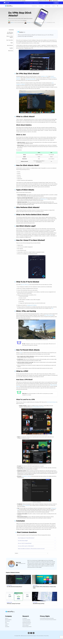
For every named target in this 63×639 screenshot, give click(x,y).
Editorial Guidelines (8, 619)
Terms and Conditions (40, 635)
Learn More (23, 0)
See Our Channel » (55, 0)
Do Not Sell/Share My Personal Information (47, 618)
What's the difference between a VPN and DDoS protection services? (31, 548)
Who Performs (10, 45)
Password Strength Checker (27, 626)
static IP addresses (26, 505)
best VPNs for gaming (49, 315)
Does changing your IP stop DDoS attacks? (26, 537)
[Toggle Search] (57, 6)
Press (6, 622)
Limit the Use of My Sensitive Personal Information (48, 619)
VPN (21, 352)
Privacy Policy (46, 635)
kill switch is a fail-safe (27, 476)
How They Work (9, 40)
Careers (6, 625)
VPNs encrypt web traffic (30, 79)
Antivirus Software (26, 625)
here (52, 308)
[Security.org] (9, 6)
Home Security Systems (26, 619)
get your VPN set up (25, 284)
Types (11, 42)
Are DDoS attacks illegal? (23, 540)
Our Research (25, 618)
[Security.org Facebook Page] (31, 633)
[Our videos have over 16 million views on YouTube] (50, 0)
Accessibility (7, 626)
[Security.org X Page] (33, 633)
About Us (6, 618)
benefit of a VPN (44, 76)
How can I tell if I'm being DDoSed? (24, 543)
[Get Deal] (6, 2)
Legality (11, 48)
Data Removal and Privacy (27, 622)
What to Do (10, 50)
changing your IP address (31, 305)
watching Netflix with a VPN (38, 406)
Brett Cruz (18, 562)
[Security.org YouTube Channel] (29, 633)
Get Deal (56, 2)
